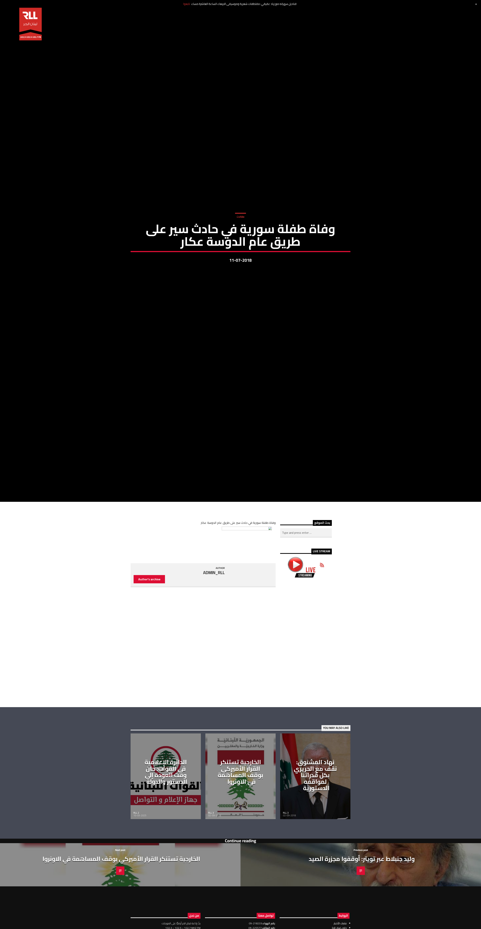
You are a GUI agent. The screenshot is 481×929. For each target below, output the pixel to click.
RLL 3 (211, 851)
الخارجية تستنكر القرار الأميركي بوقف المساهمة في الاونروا (240, 810)
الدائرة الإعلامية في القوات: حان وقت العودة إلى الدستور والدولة (166, 810)
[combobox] (306, 571)
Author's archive (149, 618)
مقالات (240, 234)
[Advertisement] (306, 681)
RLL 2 (136, 851)
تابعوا (186, 4)
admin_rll (214, 611)
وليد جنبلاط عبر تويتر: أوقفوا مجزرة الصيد (362, 897)
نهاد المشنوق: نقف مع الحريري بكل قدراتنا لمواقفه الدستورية (315, 813)
